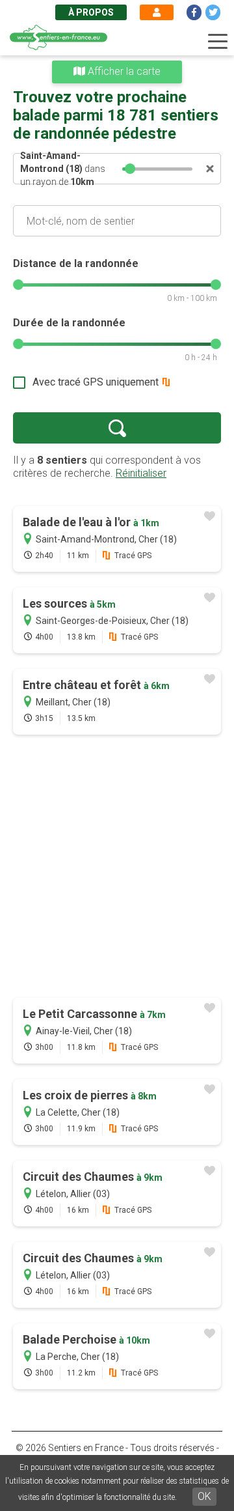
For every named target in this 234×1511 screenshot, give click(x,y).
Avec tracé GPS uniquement (95, 382)
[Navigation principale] (218, 41)
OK (204, 1496)
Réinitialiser (141, 473)
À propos (91, 12)
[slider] (130, 168)
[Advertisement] (117, 867)
